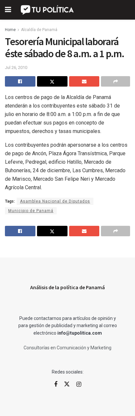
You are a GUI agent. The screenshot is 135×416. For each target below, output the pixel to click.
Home (10, 29)
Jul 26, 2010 (16, 67)
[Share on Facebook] (20, 81)
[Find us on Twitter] (67, 384)
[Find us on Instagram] (78, 384)
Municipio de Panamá (30, 210)
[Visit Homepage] (48, 9)
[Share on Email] (84, 81)
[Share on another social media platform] (115, 81)
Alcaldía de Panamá (39, 29)
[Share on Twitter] (52, 81)
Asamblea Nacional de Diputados (55, 201)
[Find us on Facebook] (55, 384)
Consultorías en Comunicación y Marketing (67, 347)
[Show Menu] (8, 10)
